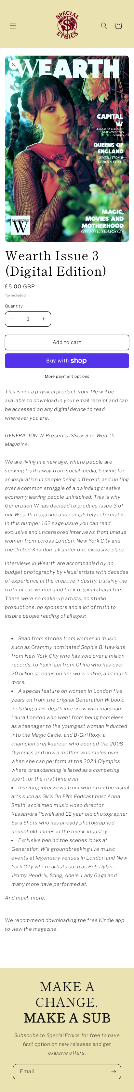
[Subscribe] (113, 1071)
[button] (13, 26)
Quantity (14, 306)
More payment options (67, 376)
